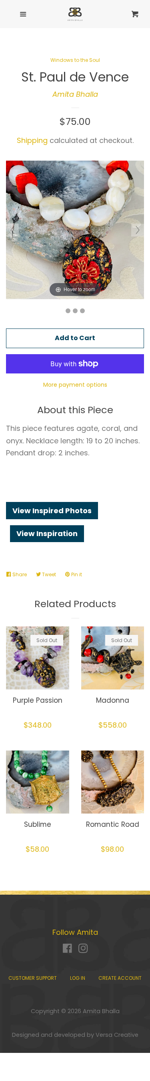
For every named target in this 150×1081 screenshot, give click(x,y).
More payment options (75, 385)
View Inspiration (47, 533)
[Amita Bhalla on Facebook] (67, 949)
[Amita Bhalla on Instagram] (83, 949)
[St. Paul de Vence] (68, 310)
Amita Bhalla (75, 94)
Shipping (32, 140)
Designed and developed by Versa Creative (75, 1035)
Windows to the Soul (75, 60)
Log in (77, 978)
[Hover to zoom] (75, 229)
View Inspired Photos (52, 511)
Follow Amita (75, 932)
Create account (120, 978)
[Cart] (131, 14)
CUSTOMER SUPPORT (32, 978)
